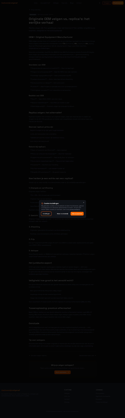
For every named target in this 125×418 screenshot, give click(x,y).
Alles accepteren (77, 213)
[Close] (83, 202)
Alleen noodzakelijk (62, 213)
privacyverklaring (75, 209)
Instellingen (46, 213)
